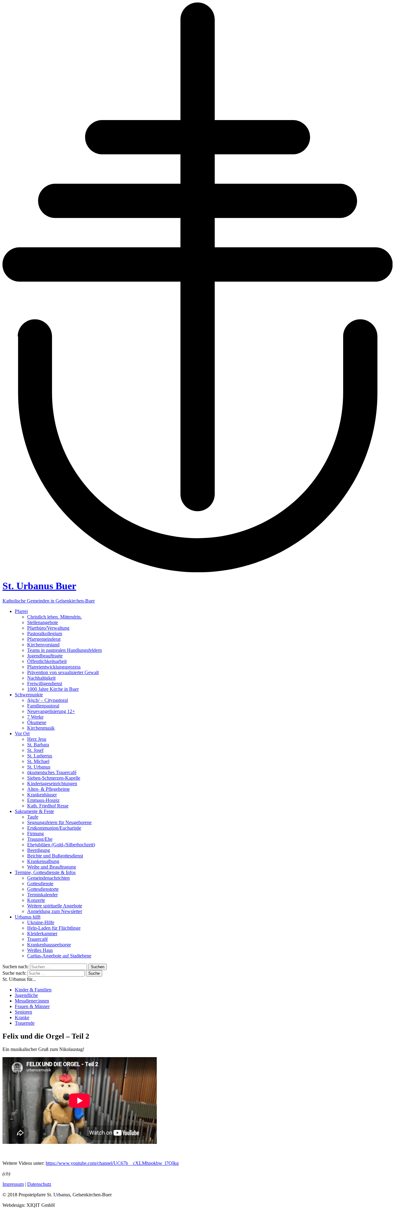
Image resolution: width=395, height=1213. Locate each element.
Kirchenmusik (41, 728)
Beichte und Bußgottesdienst (55, 855)
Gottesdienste (40, 883)
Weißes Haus (40, 950)
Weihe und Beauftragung (51, 866)
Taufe (32, 816)
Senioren (23, 1012)
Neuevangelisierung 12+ (51, 711)
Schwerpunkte (29, 694)
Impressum (13, 1184)
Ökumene (36, 722)
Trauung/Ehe (39, 839)
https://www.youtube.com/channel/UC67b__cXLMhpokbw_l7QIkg (112, 1163)
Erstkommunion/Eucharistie (54, 828)
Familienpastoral (43, 705)
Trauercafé (37, 939)
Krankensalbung (43, 861)
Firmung (35, 833)
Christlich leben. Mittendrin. (54, 616)
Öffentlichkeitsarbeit (47, 661)
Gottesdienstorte (43, 889)
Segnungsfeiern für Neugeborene (59, 822)
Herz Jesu (36, 739)
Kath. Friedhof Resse (48, 805)
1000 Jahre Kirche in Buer (53, 689)
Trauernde (25, 1023)
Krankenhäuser (42, 794)
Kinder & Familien (33, 989)
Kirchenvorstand (43, 644)
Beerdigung (38, 850)
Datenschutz (39, 1184)
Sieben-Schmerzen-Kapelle (53, 778)
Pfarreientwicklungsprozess (54, 666)
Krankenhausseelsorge (49, 944)
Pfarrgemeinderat (43, 639)
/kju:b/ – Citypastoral (47, 700)
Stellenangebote (42, 622)
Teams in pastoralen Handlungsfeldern (64, 650)
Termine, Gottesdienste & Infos (45, 872)
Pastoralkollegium (44, 633)
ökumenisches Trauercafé (52, 772)
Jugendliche (26, 995)
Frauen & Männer (32, 1006)
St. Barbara (38, 744)
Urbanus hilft (27, 916)
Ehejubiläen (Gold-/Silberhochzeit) (61, 844)
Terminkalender (42, 894)
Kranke (22, 1017)
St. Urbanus (38, 766)
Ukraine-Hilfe (40, 922)
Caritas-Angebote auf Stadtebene (59, 955)
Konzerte (36, 900)
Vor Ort (22, 733)
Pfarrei (21, 611)
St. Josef (35, 750)
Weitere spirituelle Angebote (54, 905)
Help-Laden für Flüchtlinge (54, 928)
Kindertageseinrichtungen (52, 783)
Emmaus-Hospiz (43, 800)
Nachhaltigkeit (41, 678)
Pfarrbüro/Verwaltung (48, 628)
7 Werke (35, 716)
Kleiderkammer (42, 933)
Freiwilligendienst (44, 683)
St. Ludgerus (39, 755)
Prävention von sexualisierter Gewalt (63, 672)
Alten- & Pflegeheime (48, 789)
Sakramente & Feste (34, 811)
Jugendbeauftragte (45, 655)
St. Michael (38, 761)
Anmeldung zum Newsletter (54, 911)
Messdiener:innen (32, 1000)
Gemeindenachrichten (48, 878)
